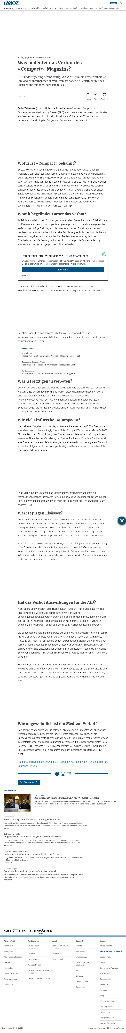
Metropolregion (34, 965)
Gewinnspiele (82, 981)
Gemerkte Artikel (11, 973)
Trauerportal (105, 979)
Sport (54, 941)
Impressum (26, 275)
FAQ (102, 996)
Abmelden (8, 984)
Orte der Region (34, 959)
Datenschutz (101, 1028)
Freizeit (79, 941)
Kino (78, 970)
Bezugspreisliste (107, 1018)
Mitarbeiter (105, 1012)
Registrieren (9, 951)
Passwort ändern (11, 979)
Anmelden (8, 946)
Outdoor (79, 976)
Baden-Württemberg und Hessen (38, 971)
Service (103, 941)
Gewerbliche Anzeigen (109, 968)
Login (113, 3)
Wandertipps (81, 957)
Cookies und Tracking (117, 1028)
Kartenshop (81, 951)
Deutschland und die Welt (39, 978)
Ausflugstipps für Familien (83, 963)
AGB (107, 1028)
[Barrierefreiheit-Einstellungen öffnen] (122, 521)
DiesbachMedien (107, 1001)
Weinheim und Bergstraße (34, 947)
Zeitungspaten (106, 1007)
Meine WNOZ (9, 941)
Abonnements (106, 946)
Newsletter (8, 968)
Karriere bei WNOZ (108, 1023)
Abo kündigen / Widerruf (111, 951)
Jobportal (104, 984)
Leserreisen (81, 987)
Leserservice (105, 957)
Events (79, 946)
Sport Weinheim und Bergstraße (60, 947)
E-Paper (7, 962)
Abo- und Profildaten (13, 957)
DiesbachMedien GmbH (12, 1028)
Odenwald (32, 954)
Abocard (103, 962)
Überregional (57, 959)
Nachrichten (33, 941)
